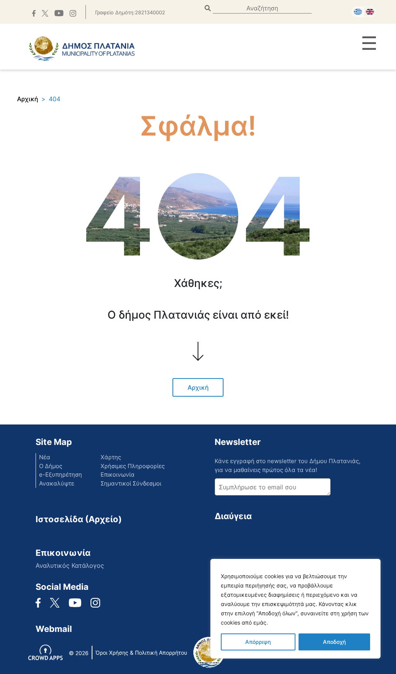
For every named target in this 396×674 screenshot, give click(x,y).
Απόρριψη (258, 641)
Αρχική (27, 99)
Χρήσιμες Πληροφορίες (133, 466)
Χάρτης (111, 457)
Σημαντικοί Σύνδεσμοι (131, 483)
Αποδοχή (334, 641)
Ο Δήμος (50, 466)
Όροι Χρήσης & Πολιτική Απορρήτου (141, 652)
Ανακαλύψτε (56, 483)
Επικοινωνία (118, 474)
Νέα (44, 457)
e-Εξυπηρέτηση (60, 474)
